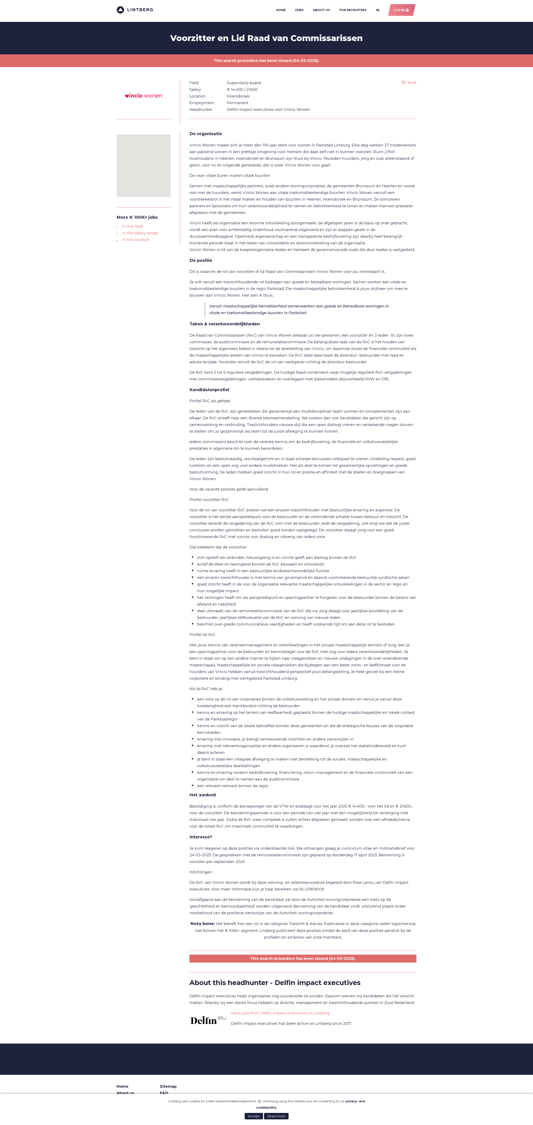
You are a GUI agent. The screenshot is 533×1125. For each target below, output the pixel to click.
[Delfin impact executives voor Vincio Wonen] (143, 111)
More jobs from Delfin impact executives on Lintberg (280, 1013)
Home (281, 10)
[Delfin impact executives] (208, 1020)
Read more (276, 1116)
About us (321, 10)
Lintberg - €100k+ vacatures (135, 10)
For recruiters (353, 10)
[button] (143, 163)
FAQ (164, 1093)
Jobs (299, 10)
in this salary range (140, 233)
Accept (254, 1116)
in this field (132, 226)
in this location (136, 239)
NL (378, 10)
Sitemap (168, 1086)
